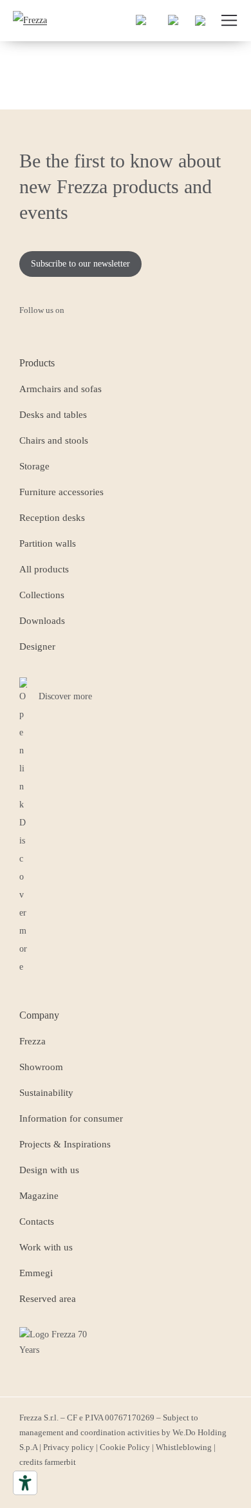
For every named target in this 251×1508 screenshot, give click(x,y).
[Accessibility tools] (25, 1483)
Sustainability (46, 1093)
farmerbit (60, 1462)
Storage (34, 466)
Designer (37, 646)
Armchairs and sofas (60, 389)
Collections (41, 595)
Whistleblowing (184, 1447)
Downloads (42, 621)
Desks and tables (53, 415)
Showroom (41, 1067)
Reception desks (52, 518)
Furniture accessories (61, 492)
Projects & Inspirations (65, 1144)
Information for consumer (71, 1118)
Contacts (36, 1221)
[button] (141, 20)
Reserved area (47, 1299)
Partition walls (47, 543)
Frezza (32, 1041)
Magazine (39, 1196)
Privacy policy (68, 1447)
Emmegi (36, 1273)
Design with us (49, 1170)
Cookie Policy (125, 1447)
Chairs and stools (53, 440)
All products (44, 569)
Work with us (46, 1247)
